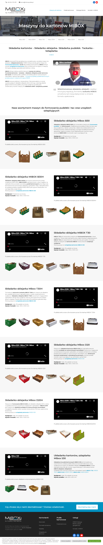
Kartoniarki (42, 522)
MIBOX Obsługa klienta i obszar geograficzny (77, 523)
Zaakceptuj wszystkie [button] (94, 541)
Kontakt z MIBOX (78, 529)
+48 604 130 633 (11, 2)
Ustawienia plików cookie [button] (79, 541)
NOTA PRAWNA (26, 528)
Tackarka (41, 529)
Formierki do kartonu (45, 525)
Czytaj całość (42, 543)
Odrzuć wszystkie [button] (65, 541)
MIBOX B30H (85, 472)
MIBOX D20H (69, 472)
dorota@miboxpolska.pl (26, 2)
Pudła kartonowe (61, 524)
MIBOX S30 (74, 358)
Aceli (20, 529)
